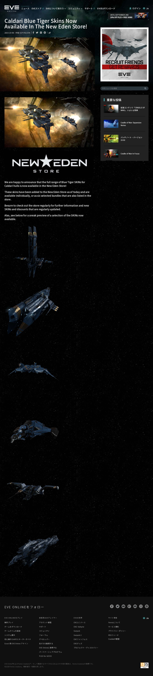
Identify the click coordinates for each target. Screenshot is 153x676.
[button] (135, 8)
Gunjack (77, 631)
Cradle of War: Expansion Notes (131, 124)
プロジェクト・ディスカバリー (86, 647)
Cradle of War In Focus (130, 153)
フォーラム (43, 635)
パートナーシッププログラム (50, 652)
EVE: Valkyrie (79, 626)
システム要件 (9, 635)
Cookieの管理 (113, 639)
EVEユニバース (80, 622)
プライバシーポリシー (117, 631)
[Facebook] (112, 606)
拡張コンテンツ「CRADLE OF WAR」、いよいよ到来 (133, 109)
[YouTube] (123, 606)
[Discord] (135, 606)
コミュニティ (44, 631)
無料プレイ (8, 622)
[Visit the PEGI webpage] (145, 665)
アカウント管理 (45, 622)
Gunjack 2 (78, 635)
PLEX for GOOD (45, 656)
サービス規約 (113, 626)
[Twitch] (129, 606)
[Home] (11, 11)
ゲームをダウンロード (13, 626)
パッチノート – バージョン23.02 (131, 138)
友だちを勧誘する (46, 643)
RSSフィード (113, 635)
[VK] (147, 606)
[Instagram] (141, 606)
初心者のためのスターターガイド (17, 639)
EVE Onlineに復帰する (48, 647)
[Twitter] (117, 606)
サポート (42, 626)
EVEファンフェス (80, 639)
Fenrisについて (114, 622)
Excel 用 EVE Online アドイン (16, 643)
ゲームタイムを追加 (12, 631)
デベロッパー (44, 639)
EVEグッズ (78, 643)
